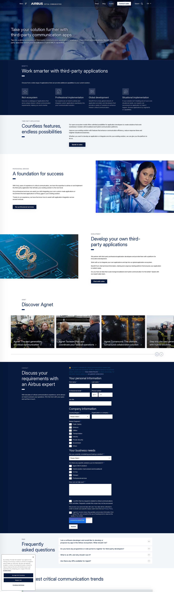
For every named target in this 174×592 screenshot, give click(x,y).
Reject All (18, 580)
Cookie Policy (7, 570)
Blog (103, 4)
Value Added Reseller (91, 372)
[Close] (33, 557)
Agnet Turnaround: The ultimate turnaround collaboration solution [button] (121, 343)
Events (111, 4)
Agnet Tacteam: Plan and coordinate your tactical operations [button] (76, 343)
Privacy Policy (108, 508)
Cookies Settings (18, 585)
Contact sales (124, 4)
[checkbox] (91, 435)
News (97, 4)
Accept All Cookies (18, 575)
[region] (18, 572)
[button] (135, 186)
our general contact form (96, 374)
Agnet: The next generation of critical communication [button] (27, 343)
